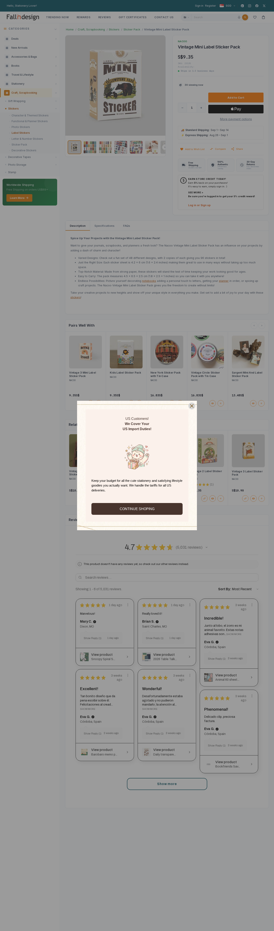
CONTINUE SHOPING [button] (137, 509)
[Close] (192, 406)
